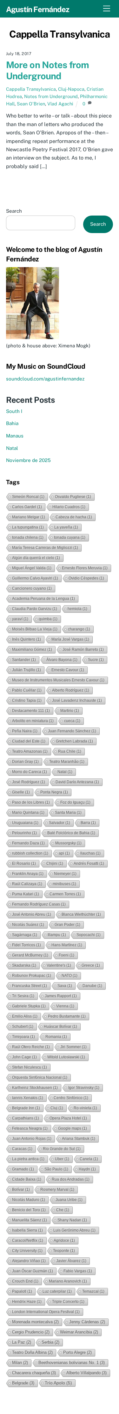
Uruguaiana (25, 823)
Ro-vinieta (85, 1108)
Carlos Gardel (27, 507)
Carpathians (25, 1118)
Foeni (66, 955)
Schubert (22, 1026)
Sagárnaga (24, 935)
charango (79, 629)
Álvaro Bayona (61, 659)
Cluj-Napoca (71, 89)
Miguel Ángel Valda (31, 568)
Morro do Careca (29, 772)
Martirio (69, 710)
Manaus (14, 435)
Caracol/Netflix (27, 1240)
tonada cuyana (69, 537)
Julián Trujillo (26, 670)
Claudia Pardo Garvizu (34, 609)
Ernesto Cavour (67, 670)
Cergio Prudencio (31, 1332)
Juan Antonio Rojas (31, 1138)
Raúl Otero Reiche (31, 1047)
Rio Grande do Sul (62, 1149)
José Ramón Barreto (83, 649)
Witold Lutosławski (66, 1057)
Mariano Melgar (28, 517)
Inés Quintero (26, 639)
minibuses (64, 884)
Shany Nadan (72, 1220)
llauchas (90, 853)
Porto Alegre (77, 1352)
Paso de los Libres (31, 802)
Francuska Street (29, 986)
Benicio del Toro (29, 1210)
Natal (12, 448)
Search (14, 211)
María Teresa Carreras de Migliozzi (45, 547)
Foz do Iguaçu (75, 802)
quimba (48, 619)
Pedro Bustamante (67, 1016)
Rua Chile (69, 751)
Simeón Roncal (28, 496)
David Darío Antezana (77, 782)
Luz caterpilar (57, 1291)
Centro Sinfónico (71, 1098)
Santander (24, 659)
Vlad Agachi (60, 103)
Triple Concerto (68, 1301)
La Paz (21, 1342)
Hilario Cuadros (68, 507)
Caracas (22, 1149)
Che (62, 1210)
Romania (56, 1036)
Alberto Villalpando (86, 1372)
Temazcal (93, 1291)
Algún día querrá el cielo (36, 558)
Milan (20, 1362)
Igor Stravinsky (83, 1087)
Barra (88, 823)
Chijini (54, 863)
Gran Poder (67, 924)
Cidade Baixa (26, 1179)
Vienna (65, 1006)
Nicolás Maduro (28, 1199)
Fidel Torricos (26, 945)
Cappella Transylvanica (31, 89)
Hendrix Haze (27, 1301)
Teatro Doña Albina (32, 1352)
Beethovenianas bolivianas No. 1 (71, 1362)
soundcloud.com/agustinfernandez (45, 378)
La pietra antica (28, 1159)
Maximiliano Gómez (32, 649)
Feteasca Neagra (30, 1128)
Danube (92, 986)
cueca (72, 721)
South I (14, 411)
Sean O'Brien (31, 103)
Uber (62, 1159)
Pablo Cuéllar (27, 690)
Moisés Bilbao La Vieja (34, 629)
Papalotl (22, 1291)
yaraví (20, 619)
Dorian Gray (25, 761)
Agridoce (64, 1240)
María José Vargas (70, 639)
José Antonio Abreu (31, 914)
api (64, 853)
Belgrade (23, 1383)
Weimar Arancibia (79, 1332)
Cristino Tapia (27, 700)
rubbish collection (30, 853)
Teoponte (64, 1250)
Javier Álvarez (71, 1261)
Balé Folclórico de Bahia (71, 833)
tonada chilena (27, 537)
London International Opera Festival (46, 1312)
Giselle (21, 792)
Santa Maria (68, 812)
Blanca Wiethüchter (81, 914)
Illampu (57, 935)
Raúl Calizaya (27, 884)
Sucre (96, 659)
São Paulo (56, 1169)
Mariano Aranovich (68, 1281)
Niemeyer (65, 873)
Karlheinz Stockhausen (35, 1087)
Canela (89, 1159)
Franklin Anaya (27, 873)
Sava (64, 986)
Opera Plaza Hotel (68, 1118)
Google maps (72, 1128)
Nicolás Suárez (28, 924)
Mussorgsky (68, 843)
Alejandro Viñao (29, 1261)
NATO (69, 975)
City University (27, 1250)
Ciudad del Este (28, 741)
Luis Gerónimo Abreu (74, 1230)
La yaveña (66, 527)
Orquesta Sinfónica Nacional (39, 1077)
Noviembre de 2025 (28, 460)
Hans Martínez (66, 945)
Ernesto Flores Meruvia (85, 568)
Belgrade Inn (26, 1108)
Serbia (50, 1342)
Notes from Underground (51, 96)
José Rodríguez (28, 782)
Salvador (59, 823)
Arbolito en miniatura (33, 721)
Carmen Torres (65, 894)
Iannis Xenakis (27, 1098)
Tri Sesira (23, 996)
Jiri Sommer (73, 1047)
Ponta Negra (54, 792)
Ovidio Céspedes (86, 578)
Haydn (87, 1169)
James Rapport (61, 996)
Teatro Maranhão (66, 761)
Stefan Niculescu (29, 1067)
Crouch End (25, 1281)
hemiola (77, 609)
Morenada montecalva (35, 1321)
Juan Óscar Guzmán (32, 1271)
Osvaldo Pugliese (73, 496)
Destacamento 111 (31, 710)
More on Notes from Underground (47, 70)
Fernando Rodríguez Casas (39, 904)
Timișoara (23, 1036)
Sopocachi (88, 935)
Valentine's (59, 965)
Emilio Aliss (24, 1016)
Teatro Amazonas (30, 751)
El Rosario (24, 863)
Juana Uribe (69, 1199)
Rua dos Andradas (70, 1179)
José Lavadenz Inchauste (77, 700)
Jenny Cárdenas (87, 1321)
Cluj (56, 1108)
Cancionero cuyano (32, 588)
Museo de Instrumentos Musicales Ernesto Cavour (58, 680)
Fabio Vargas (77, 1271)
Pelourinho (24, 833)
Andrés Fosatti (89, 863)
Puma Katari (25, 894)
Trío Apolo (58, 1382)
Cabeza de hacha (74, 517)
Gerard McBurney (30, 955)
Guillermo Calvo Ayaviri (35, 578)
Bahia (12, 423)
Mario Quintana (28, 812)
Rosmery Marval (57, 1189)
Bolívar (21, 1189)
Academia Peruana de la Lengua (43, 598)
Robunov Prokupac (31, 975)
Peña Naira (24, 731)
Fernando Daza (28, 843)
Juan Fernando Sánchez (72, 731)
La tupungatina (28, 527)
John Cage (24, 1057)
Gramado (23, 1169)
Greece (91, 965)
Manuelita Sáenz (29, 1220)
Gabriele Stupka (29, 1006)
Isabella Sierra (27, 1230)
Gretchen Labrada (74, 741)
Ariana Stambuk (78, 1138)
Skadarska (24, 965)
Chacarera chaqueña (34, 1372)
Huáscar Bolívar (60, 1026)
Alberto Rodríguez (70, 690)
